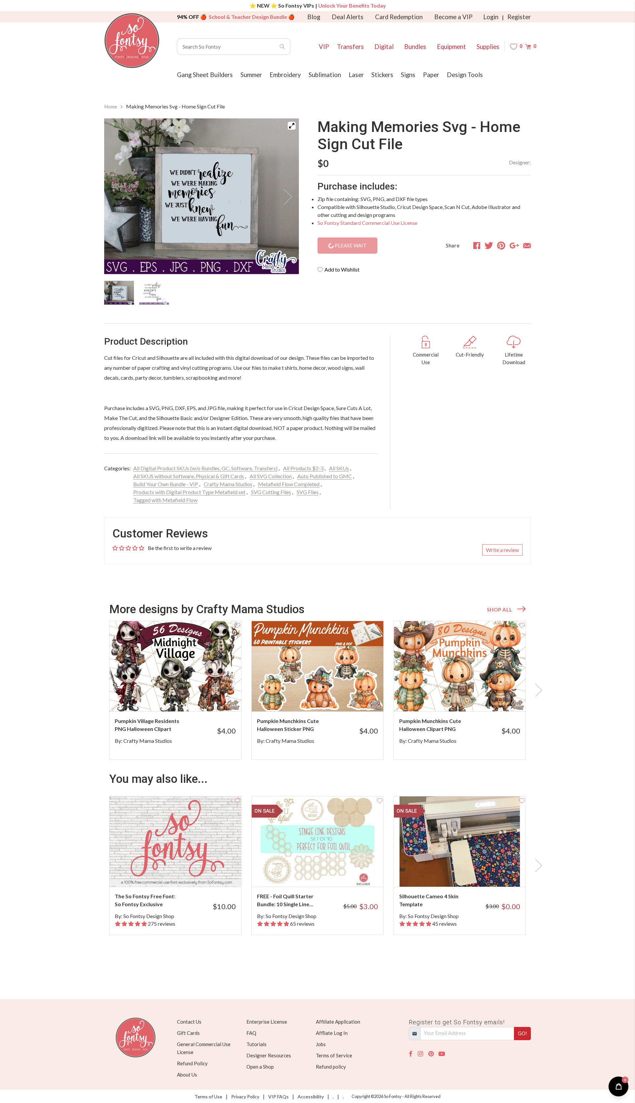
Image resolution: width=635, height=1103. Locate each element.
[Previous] (117, 197)
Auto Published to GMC (324, 476)
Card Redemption (399, 17)
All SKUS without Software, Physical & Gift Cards (188, 476)
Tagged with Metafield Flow (165, 500)
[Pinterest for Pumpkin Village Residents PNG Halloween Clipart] (184, 698)
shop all (499, 610)
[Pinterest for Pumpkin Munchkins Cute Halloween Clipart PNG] (468, 698)
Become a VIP (453, 17)
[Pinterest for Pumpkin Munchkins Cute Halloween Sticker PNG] (326, 698)
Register (519, 17)
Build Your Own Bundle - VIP (165, 484)
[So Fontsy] (132, 40)
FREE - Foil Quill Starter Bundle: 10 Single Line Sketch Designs (285, 900)
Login (490, 17)
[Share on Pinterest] (501, 245)
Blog (313, 17)
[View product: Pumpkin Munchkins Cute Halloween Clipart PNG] (460, 666)
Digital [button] (384, 46)
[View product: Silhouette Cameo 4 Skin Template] (460, 841)
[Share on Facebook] (476, 245)
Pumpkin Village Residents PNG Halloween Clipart (147, 725)
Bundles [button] (415, 46)
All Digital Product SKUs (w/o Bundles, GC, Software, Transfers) (205, 468)
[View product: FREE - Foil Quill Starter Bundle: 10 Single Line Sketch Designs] (317, 841)
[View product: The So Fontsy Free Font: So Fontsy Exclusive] (175, 841)
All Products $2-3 (303, 468)
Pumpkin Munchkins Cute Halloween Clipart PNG (430, 725)
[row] (317, 690)
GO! (522, 1033)
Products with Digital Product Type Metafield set (189, 492)
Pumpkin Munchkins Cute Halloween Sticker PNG (288, 725)
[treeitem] (119, 293)
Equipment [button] (451, 46)
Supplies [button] (488, 46)
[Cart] (528, 46)
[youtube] (442, 1054)
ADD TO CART (214, 698)
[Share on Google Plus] (514, 245)
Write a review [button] (502, 550)
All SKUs (339, 468)
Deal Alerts (347, 17)
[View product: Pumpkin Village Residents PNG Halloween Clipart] (175, 666)
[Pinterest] (431, 1054)
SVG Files (307, 492)
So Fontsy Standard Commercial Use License (367, 223)
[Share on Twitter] (489, 245)
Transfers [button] (350, 46)
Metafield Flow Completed (288, 484)
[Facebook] (410, 1054)
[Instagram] (420, 1054)
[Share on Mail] (527, 245)
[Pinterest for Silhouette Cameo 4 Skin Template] (468, 873)
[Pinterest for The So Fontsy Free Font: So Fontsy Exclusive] (184, 873)
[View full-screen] (292, 126)
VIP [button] (324, 46)
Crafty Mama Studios (228, 484)
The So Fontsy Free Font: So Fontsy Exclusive (145, 900)
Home (110, 106)
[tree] (201, 293)
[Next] (286, 197)
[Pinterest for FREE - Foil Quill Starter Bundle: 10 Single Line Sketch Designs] (326, 873)
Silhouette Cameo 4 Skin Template (428, 900)
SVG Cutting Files (271, 492)
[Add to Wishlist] (237, 624)
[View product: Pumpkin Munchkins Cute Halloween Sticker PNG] (317, 666)
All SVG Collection (271, 476)
